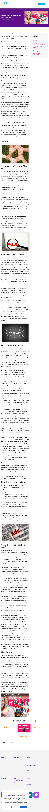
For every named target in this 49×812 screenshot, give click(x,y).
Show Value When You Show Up (38, 42)
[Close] (27, 791)
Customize (8, 807)
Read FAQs (29, 784)
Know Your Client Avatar (39, 44)
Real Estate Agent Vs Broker (9, 728)
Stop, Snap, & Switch (31, 761)
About (2, 757)
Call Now (41, 4)
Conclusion (36, 54)
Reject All (15, 807)
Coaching (16, 757)
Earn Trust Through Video (38, 49)
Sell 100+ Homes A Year (32, 763)
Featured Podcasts (18, 780)
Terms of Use (20, 794)
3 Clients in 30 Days (31, 768)
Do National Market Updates (38, 47)
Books (28, 757)
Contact (29, 778)
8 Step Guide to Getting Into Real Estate (39, 728)
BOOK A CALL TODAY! (31, 782)
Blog (15, 778)
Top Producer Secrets (32, 760)
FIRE (28, 770)
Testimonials (4, 778)
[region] (15, 800)
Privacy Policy (8, 795)
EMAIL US (29, 781)
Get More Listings (18, 760)
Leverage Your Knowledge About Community (37, 39)
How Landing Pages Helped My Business (24, 735)
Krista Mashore (16, 19)
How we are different (6, 765)
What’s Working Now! (19, 761)
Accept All (23, 807)
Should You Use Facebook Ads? (37, 52)
